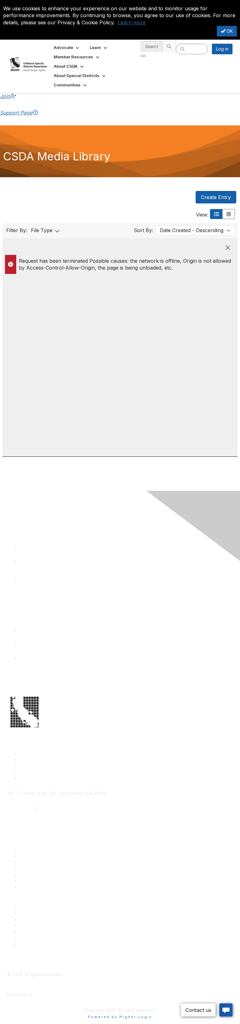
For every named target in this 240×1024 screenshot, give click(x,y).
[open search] (143, 56)
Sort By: (143, 230)
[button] (67, 47)
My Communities (36, 937)
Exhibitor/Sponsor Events (46, 919)
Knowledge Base (37, 886)
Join (5, 96)
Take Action (32, 874)
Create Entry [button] (216, 197)
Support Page (16, 113)
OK (229, 31)
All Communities (36, 931)
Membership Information (44, 925)
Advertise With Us (38, 913)
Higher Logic (47, 994)
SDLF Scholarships (39, 862)
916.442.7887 (53, 809)
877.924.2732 (21, 809)
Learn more (132, 22)
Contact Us (31, 849)
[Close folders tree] (227, 247)
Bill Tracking (32, 880)
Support (28, 856)
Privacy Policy (34, 943)
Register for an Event (41, 868)
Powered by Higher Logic (120, 1017)
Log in (222, 48)
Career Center (34, 907)
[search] (169, 46)
